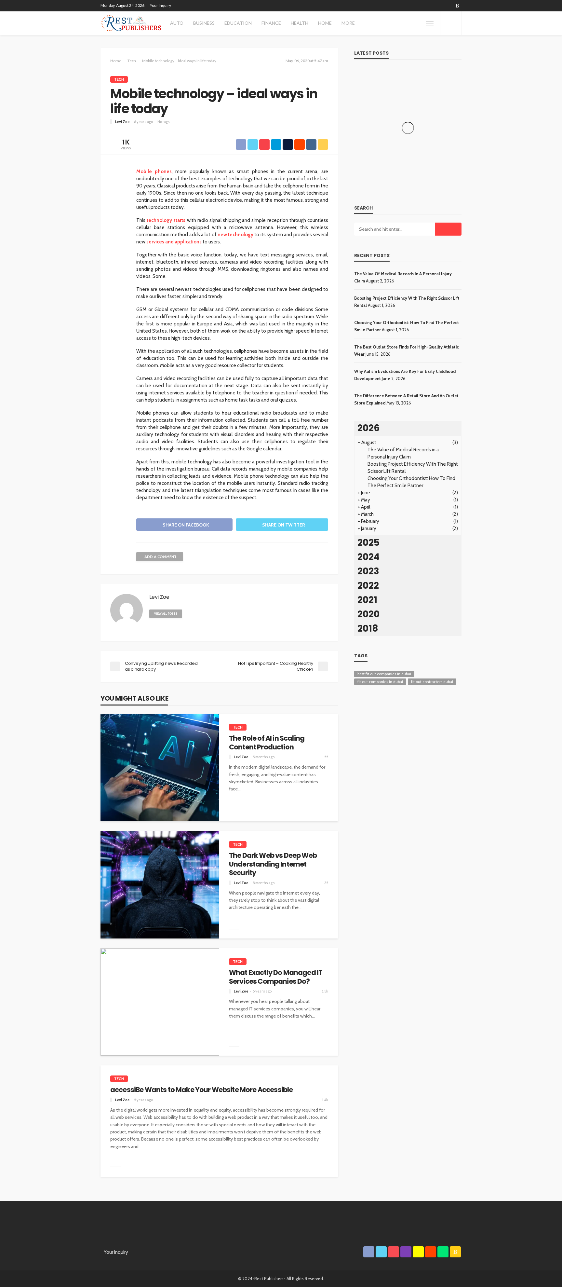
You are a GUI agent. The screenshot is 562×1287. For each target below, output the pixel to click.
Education (238, 23)
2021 (367, 600)
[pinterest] (415, 5)
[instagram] (424, 5)
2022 (368, 585)
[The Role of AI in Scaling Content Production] (159, 767)
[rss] (457, 5)
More (348, 23)
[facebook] (398, 5)
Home (325, 23)
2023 (368, 571)
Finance (271, 23)
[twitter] (407, 5)
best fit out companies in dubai (384, 673)
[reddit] (440, 5)
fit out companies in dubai (380, 681)
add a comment (160, 556)
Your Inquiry (160, 5)
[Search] (450, 23)
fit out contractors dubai (432, 681)
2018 (367, 628)
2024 (368, 557)
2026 (368, 428)
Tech (119, 79)
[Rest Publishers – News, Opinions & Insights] (131, 23)
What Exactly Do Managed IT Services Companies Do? (275, 977)
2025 (368, 542)
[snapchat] (432, 5)
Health (299, 23)
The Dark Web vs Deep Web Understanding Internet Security (273, 864)
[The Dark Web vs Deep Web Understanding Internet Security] (159, 884)
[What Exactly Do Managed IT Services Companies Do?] (159, 1002)
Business (204, 23)
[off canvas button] (430, 23)
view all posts (165, 613)
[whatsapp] (449, 5)
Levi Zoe (122, 121)
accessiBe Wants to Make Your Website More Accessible (201, 1090)
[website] (189, 613)
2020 (368, 614)
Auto (176, 23)
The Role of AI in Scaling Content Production (266, 742)
